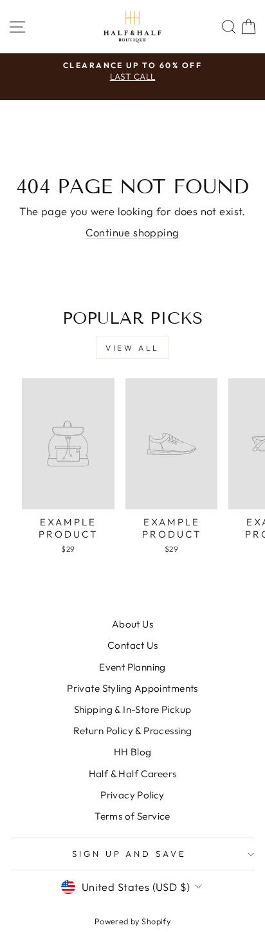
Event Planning (132, 667)
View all (132, 348)
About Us (132, 624)
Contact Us (132, 645)
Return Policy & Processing (132, 731)
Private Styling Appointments (132, 688)
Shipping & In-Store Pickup (133, 709)
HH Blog (133, 752)
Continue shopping (132, 232)
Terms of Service (132, 816)
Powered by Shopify (132, 921)
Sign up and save (129, 853)
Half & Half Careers (133, 774)
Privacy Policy (132, 795)
